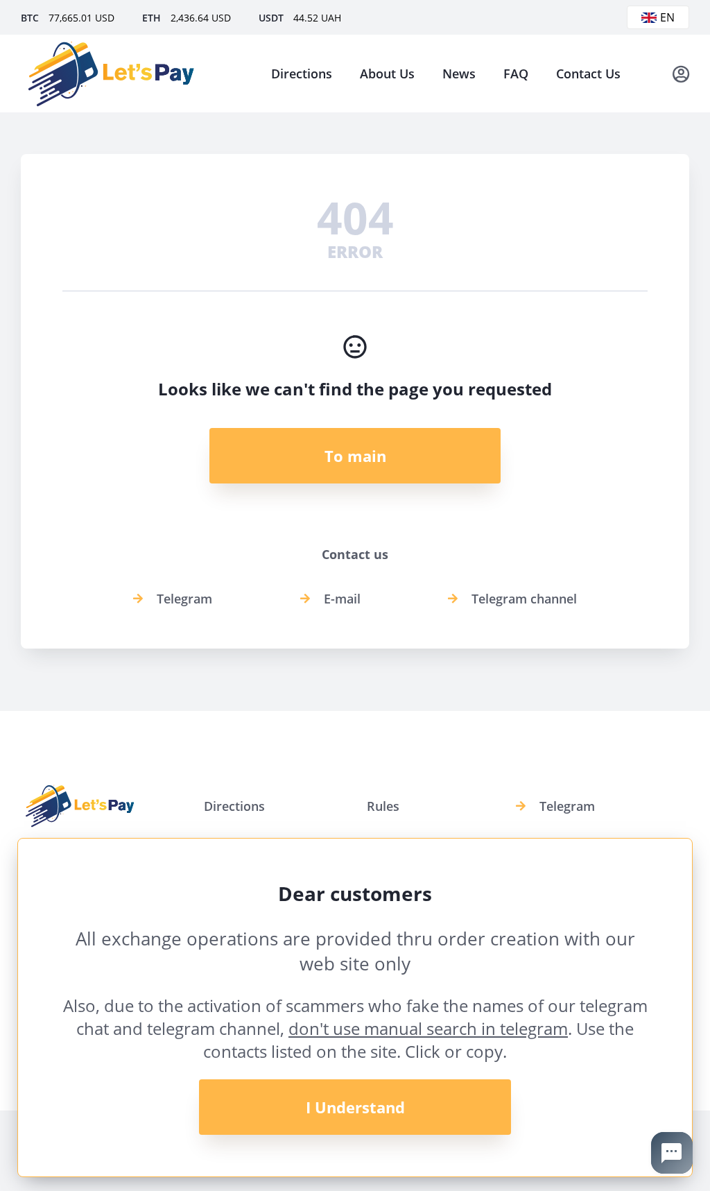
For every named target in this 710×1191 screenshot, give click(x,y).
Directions (301, 73)
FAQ (515, 73)
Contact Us (588, 73)
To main (355, 455)
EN (667, 17)
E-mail (342, 598)
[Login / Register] (681, 73)
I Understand (355, 1107)
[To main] (111, 73)
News (459, 73)
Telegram (184, 598)
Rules (383, 806)
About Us (387, 73)
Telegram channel (524, 598)
